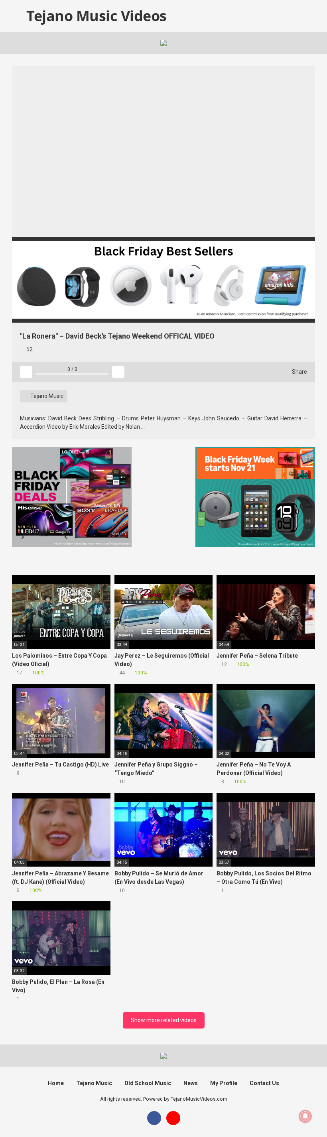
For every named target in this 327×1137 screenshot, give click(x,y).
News (190, 1083)
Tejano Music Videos (95, 16)
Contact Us (264, 1083)
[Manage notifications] (305, 1116)
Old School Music (147, 1083)
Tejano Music (46, 396)
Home (56, 1083)
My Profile (223, 1083)
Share (299, 371)
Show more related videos (164, 1020)
